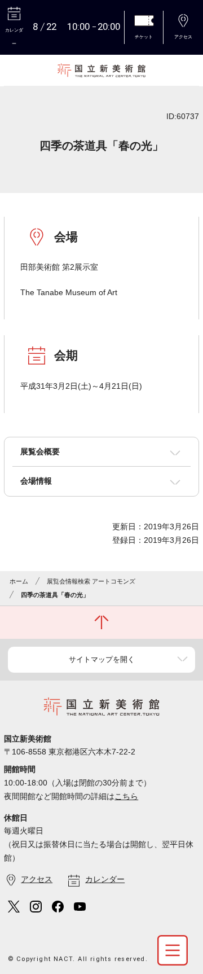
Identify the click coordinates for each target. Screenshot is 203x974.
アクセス (36, 879)
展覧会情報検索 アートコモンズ (91, 581)
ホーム (19, 581)
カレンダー (105, 879)
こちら (126, 796)
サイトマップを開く (102, 659)
